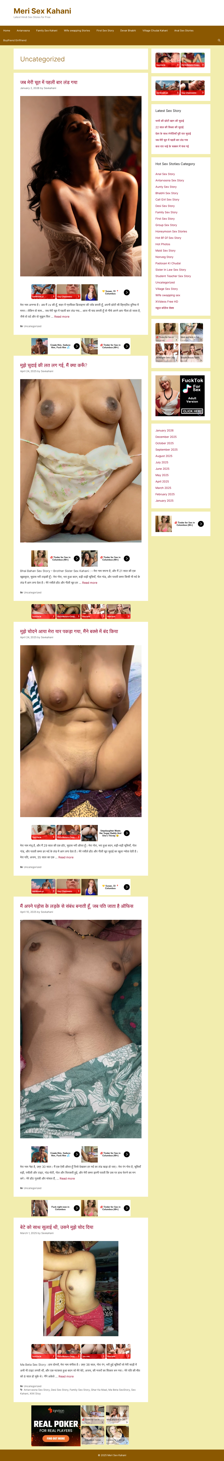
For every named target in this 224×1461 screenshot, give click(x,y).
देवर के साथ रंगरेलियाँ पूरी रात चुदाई (173, 133)
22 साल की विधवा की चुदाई (169, 127)
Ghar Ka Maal (99, 1389)
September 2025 (166, 449)
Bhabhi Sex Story (166, 193)
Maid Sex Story (165, 250)
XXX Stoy (35, 1393)
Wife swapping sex (167, 295)
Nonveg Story (164, 257)
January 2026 (164, 430)
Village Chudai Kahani (155, 30)
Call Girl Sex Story (167, 199)
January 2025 (164, 500)
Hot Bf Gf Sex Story (168, 237)
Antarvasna (23, 30)
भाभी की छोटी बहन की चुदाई (169, 120)
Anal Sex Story (165, 174)
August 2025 (163, 456)
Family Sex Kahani (46, 30)
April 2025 (162, 481)
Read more (61, 316)
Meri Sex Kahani (42, 10)
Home (6, 30)
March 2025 (163, 488)
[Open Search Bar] (219, 40)
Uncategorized (32, 326)
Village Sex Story (166, 288)
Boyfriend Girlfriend (14, 40)
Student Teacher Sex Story (173, 276)
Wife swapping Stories (77, 30)
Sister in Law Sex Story (170, 269)
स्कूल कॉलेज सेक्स (164, 308)
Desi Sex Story (59, 1389)
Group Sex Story (166, 225)
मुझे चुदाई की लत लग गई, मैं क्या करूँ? (53, 365)
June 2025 (162, 468)
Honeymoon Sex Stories (171, 231)
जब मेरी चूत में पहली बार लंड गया (48, 82)
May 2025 (162, 475)
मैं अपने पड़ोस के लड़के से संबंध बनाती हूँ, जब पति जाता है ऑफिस (76, 906)
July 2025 (161, 462)
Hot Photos (162, 244)
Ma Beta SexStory (119, 1389)
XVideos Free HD (166, 301)
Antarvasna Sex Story (37, 1389)
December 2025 (166, 436)
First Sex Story (105, 30)
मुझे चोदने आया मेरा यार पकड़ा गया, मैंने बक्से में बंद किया (69, 631)
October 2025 (164, 443)
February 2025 (165, 494)
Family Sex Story (80, 1389)
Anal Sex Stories (183, 30)
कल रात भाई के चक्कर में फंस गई (172, 146)
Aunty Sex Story (166, 186)
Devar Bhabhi (128, 30)
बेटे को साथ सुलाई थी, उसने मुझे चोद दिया (56, 1227)
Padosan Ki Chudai (168, 263)
